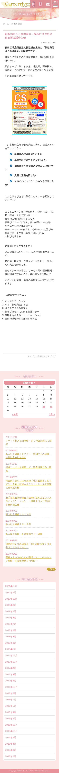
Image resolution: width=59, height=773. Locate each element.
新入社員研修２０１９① (18, 514)
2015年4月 (10, 743)
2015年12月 (11, 725)
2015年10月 (11, 731)
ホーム (6, 24)
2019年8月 (10, 605)
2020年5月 (10, 592)
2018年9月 (10, 630)
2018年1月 (10, 649)
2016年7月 (10, 699)
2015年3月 (10, 750)
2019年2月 (10, 624)
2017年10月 (11, 662)
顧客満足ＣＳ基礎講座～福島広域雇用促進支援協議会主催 (28, 36)
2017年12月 (11, 655)
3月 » (52, 414)
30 (51, 406)
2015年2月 (10, 756)
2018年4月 (10, 636)
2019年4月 (10, 617)
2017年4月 (10, 674)
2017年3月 (10, 680)
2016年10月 (11, 687)
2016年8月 (10, 693)
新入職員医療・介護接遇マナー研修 (24, 534)
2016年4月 (10, 712)
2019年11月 (11, 599)
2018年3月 (10, 643)
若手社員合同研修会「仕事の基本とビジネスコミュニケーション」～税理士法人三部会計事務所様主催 (28, 501)
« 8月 (15, 414)
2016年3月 (10, 718)
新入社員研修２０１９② (18, 524)
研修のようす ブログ (47, 356)
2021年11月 (11, 586)
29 (44, 406)
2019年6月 (10, 611)
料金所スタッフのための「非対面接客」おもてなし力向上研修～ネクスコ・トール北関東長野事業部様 (28, 484)
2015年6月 (10, 737)
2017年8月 (10, 668)
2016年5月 (10, 706)
